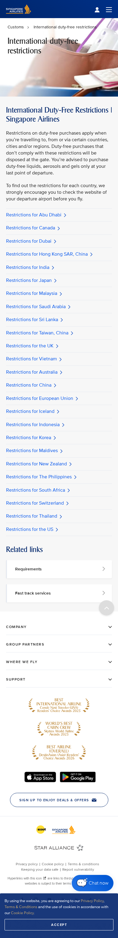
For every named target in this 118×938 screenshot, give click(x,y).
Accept (59, 924)
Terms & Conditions (21, 907)
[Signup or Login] (103, 9)
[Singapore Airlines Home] (18, 16)
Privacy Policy (92, 900)
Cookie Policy (22, 913)
